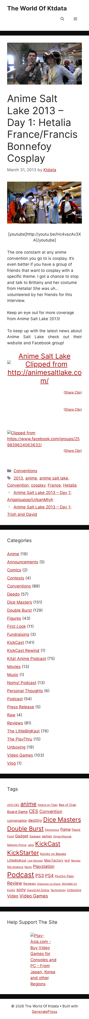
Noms (28, 867)
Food (10, 836)
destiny (35, 820)
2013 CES (13, 805)
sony (21, 889)
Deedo (13, 594)
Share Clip (73, 392)
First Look (16, 626)
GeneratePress (44, 1011)
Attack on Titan (48, 805)
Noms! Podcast (21, 682)
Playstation (43, 866)
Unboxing (16, 747)
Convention (18, 485)
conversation (17, 820)
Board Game (17, 812)
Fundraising (18, 634)
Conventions (25, 470)
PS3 (39, 875)
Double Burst (19, 610)
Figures (14, 618)
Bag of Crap (67, 805)
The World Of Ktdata (37, 8)
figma (65, 829)
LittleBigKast (16, 860)
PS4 (49, 875)
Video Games (20, 755)
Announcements (22, 562)
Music (12, 674)
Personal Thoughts (25, 690)
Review (14, 883)
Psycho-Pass (64, 876)
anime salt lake (53, 478)
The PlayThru (19, 739)
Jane (31, 845)
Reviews (15, 723)
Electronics (52, 829)
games (47, 836)
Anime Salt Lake (44, 356)
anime (31, 478)
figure (76, 829)
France (54, 485)
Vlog (11, 763)
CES (33, 811)
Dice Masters (19, 602)
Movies (14, 666)
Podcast (15, 698)
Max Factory (53, 860)
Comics (14, 570)
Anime (13, 554)
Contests (15, 578)
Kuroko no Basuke (53, 854)
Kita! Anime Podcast (26, 658)
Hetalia (70, 485)
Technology (58, 890)
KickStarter (23, 852)
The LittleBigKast (23, 731)
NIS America (15, 867)
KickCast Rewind (23, 650)
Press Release (20, 707)
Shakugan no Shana (49, 883)
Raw (11, 715)
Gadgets (35, 836)
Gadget (21, 836)
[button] (62, 19)
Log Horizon (35, 860)
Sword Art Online (38, 890)
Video (12, 895)
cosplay (38, 485)
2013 (18, 478)
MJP (67, 860)
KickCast (15, 642)
